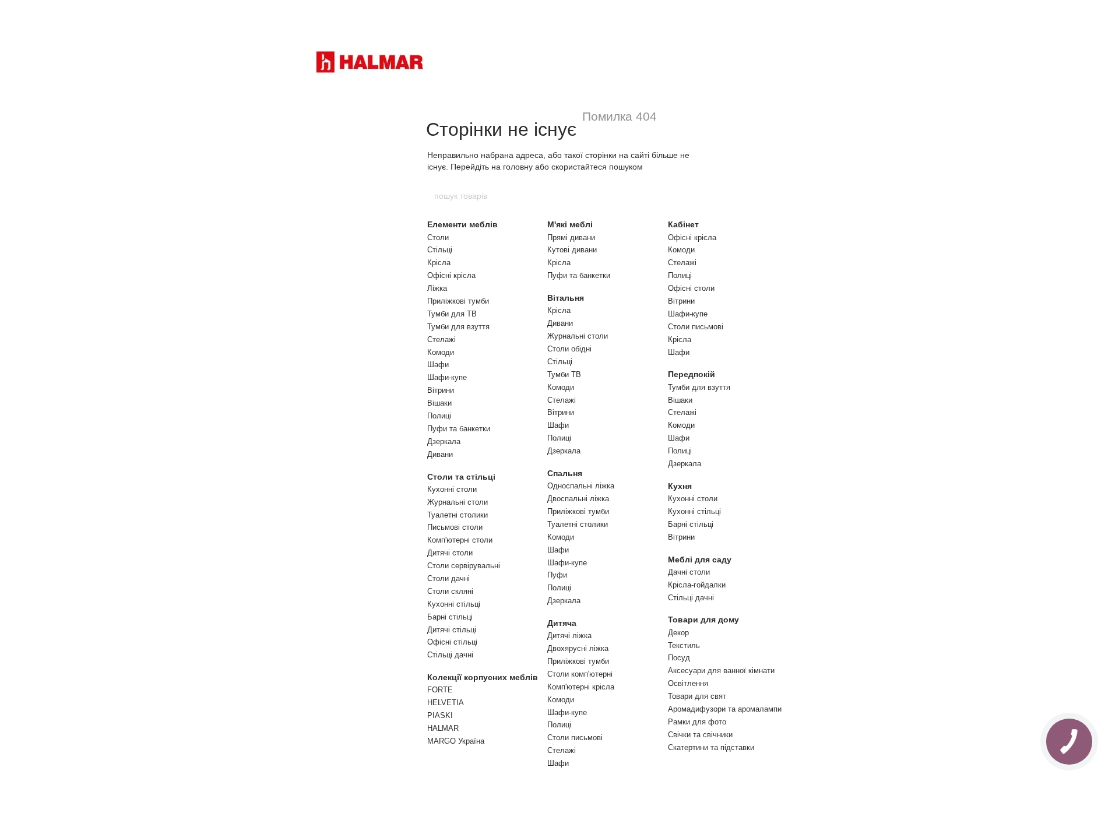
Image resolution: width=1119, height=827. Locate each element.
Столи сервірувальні (463, 565)
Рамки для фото (697, 721)
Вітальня (565, 297)
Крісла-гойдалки (697, 584)
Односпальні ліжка (580, 485)
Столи (438, 237)
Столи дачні (448, 578)
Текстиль (684, 645)
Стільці (439, 249)
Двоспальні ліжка (578, 498)
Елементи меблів (462, 224)
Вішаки (439, 403)
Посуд (679, 657)
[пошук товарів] (686, 196)
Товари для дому (703, 619)
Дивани (440, 454)
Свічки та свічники (700, 734)
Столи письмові (575, 737)
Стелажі (441, 339)
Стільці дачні (450, 654)
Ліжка (437, 288)
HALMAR (443, 728)
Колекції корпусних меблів (482, 677)
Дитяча (561, 623)
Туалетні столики (457, 515)
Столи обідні (569, 348)
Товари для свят (697, 696)
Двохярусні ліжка (577, 648)
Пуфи (557, 575)
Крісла (439, 262)
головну (518, 166)
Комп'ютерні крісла (580, 686)
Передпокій (691, 374)
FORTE (440, 689)
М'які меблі (570, 224)
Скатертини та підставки (711, 747)
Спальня (564, 473)
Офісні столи (691, 288)
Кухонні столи (452, 489)
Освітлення (688, 683)
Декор (678, 632)
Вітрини (440, 390)
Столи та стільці (461, 476)
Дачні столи (689, 572)
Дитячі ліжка (569, 635)
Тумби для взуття (458, 326)
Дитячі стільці (451, 629)
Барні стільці (450, 617)
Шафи (438, 364)
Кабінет (683, 224)
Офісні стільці (452, 642)
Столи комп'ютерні (580, 674)
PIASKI (440, 715)
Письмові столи (455, 527)
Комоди (440, 352)
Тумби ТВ (564, 374)
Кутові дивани (572, 249)
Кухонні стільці (453, 604)
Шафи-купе (447, 377)
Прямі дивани (571, 237)
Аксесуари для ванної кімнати (721, 670)
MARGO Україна (455, 741)
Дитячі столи (450, 552)
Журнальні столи (457, 502)
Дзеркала (443, 441)
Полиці (439, 415)
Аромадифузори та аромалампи (725, 709)
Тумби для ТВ (452, 313)
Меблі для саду (699, 559)
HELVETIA (445, 702)
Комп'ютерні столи (459, 540)
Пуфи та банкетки (458, 428)
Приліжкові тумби (458, 301)
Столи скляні (450, 591)
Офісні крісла (451, 275)
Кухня (680, 486)
